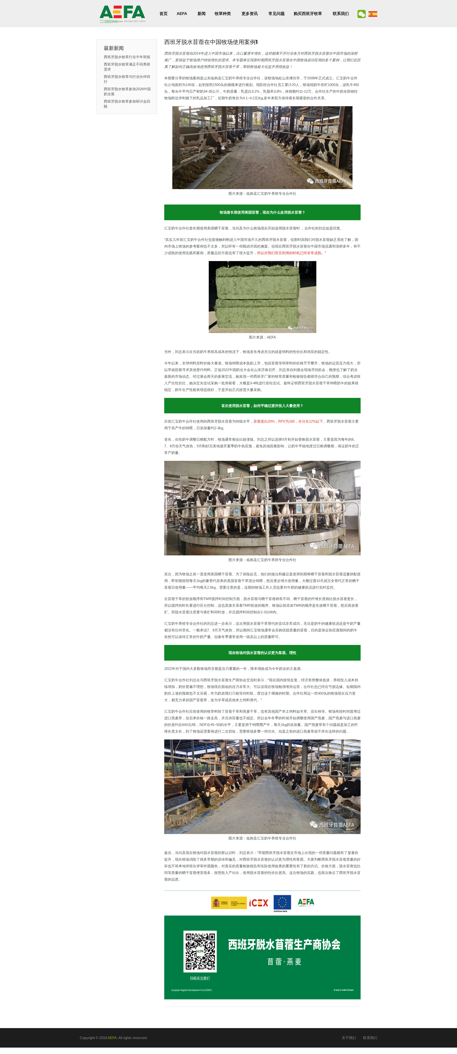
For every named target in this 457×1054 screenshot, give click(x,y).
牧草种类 (223, 13)
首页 (163, 13)
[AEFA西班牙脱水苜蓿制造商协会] (122, 14)
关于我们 (349, 1038)
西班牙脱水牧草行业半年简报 (127, 57)
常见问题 (276, 13)
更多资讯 (250, 13)
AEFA (182, 13)
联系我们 (341, 13)
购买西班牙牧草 (308, 13)
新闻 (202, 13)
